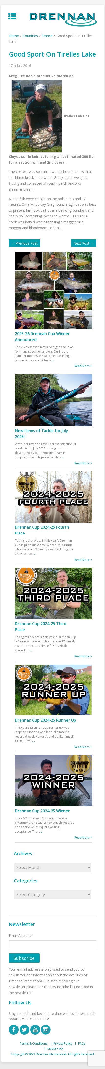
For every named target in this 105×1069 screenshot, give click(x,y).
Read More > (83, 366)
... (53, 360)
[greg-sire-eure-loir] (35, 115)
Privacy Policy (62, 1043)
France (47, 35)
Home (14, 35)
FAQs (81, 1043)
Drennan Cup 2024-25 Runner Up (45, 720)
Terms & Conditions (33, 1043)
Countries (30, 35)
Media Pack (55, 1048)
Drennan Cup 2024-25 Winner (42, 810)
